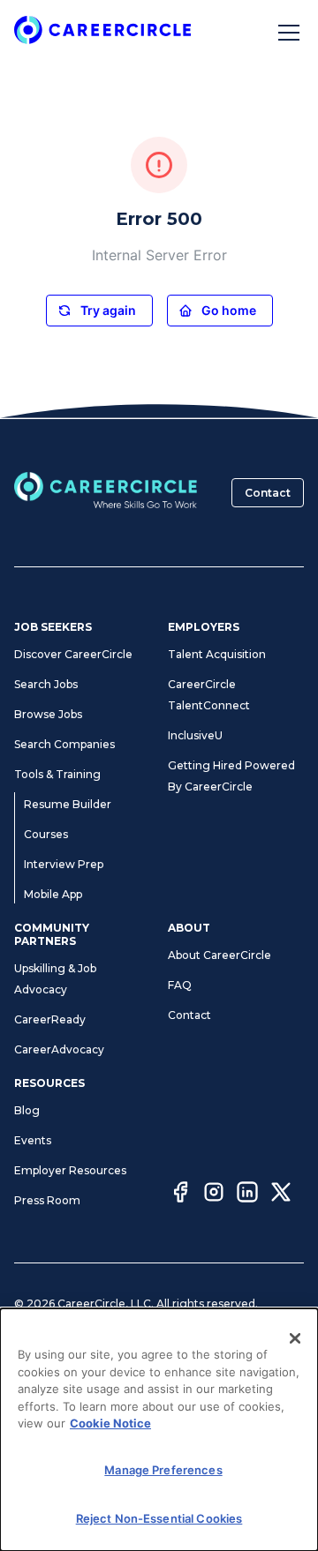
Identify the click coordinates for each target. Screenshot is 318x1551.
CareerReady (50, 1019)
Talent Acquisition (217, 654)
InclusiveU (195, 735)
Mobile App (53, 894)
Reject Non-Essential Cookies (159, 1518)
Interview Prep (63, 864)
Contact (268, 492)
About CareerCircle (219, 955)
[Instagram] (213, 1195)
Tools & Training (57, 774)
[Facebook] (180, 1195)
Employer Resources (70, 1170)
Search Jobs (46, 684)
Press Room (47, 1200)
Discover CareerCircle (73, 654)
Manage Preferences (163, 1470)
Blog (27, 1110)
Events (32, 1140)
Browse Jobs (48, 714)
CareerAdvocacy (59, 1049)
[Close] (295, 1338)
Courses (46, 834)
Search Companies (64, 744)
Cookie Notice (110, 1423)
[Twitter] (281, 1195)
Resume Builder (67, 804)
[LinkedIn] (247, 1195)
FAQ (180, 985)
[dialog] (159, 1429)
